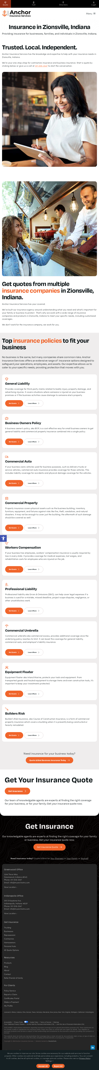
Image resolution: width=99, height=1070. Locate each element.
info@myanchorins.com (20, 882)
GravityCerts (52, 1041)
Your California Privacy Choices (14, 1024)
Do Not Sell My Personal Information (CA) (40, 1024)
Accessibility (8, 1022)
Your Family (72, 858)
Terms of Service (45, 1022)
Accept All (43, 1066)
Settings (49, 1061)
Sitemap (56, 1022)
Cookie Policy (34, 1022)
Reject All (58, 1066)
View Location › (10, 887)
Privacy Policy (18, 1022)
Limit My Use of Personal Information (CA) (70, 1024)
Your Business (57, 858)
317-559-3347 (41, 65)
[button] (3, 538)
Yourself (84, 858)
